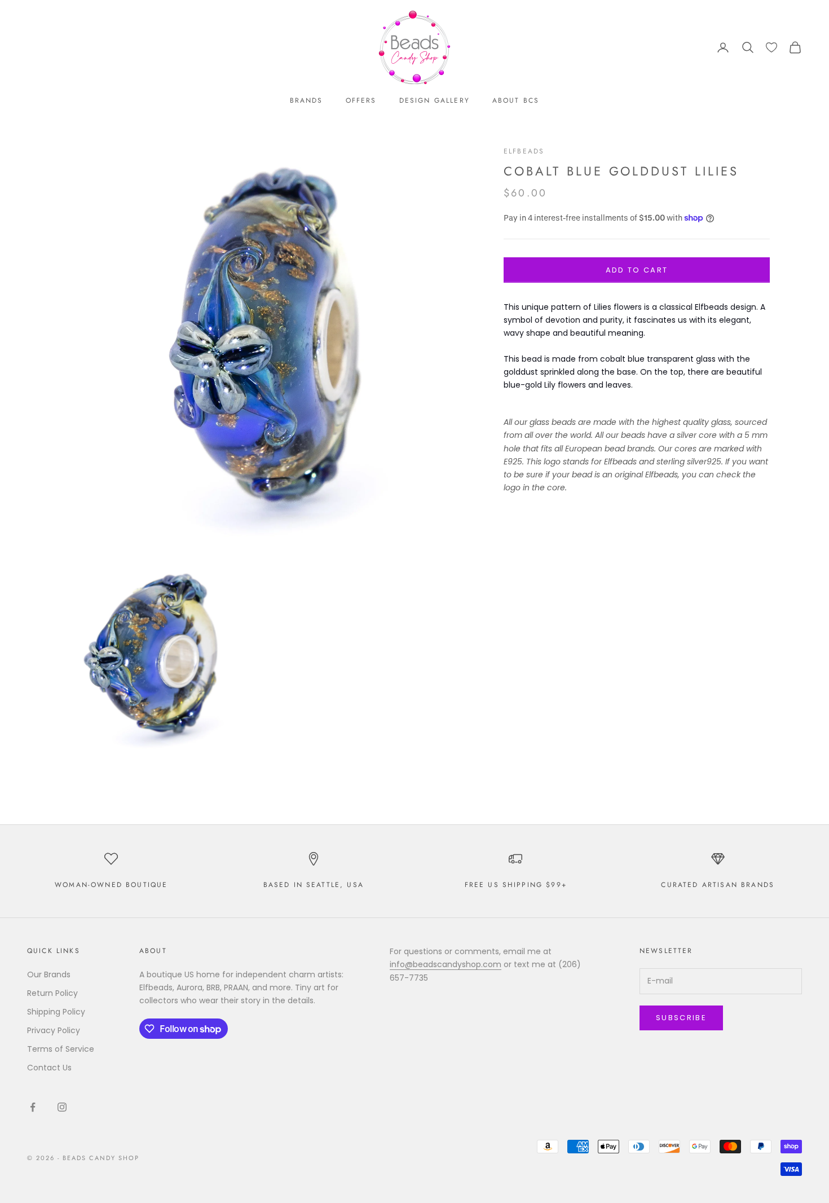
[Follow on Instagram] (62, 1107)
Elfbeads (524, 151)
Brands (306, 100)
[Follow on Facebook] (32, 1107)
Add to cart (637, 270)
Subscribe (681, 1017)
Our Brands (48, 974)
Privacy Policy (53, 1030)
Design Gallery (434, 100)
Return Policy (52, 993)
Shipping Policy (56, 1011)
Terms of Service (60, 1049)
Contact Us (49, 1067)
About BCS (515, 100)
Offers (361, 100)
